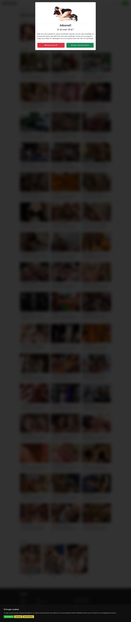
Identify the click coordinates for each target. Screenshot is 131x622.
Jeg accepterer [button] (9, 616)
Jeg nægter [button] (18, 616)
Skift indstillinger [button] (28, 616)
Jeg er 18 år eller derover (80, 45)
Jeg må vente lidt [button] (51, 45)
